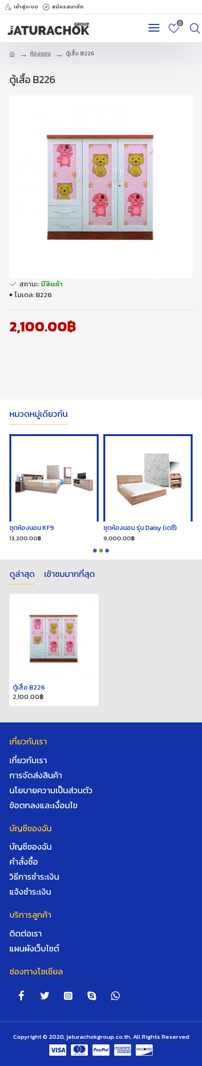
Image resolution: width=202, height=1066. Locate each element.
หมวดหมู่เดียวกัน (38, 414)
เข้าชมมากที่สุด (69, 574)
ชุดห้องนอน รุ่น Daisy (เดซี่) (63, 528)
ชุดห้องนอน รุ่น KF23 (149, 528)
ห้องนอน (40, 53)
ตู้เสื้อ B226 (29, 687)
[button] (95, 550)
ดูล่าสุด (22, 574)
